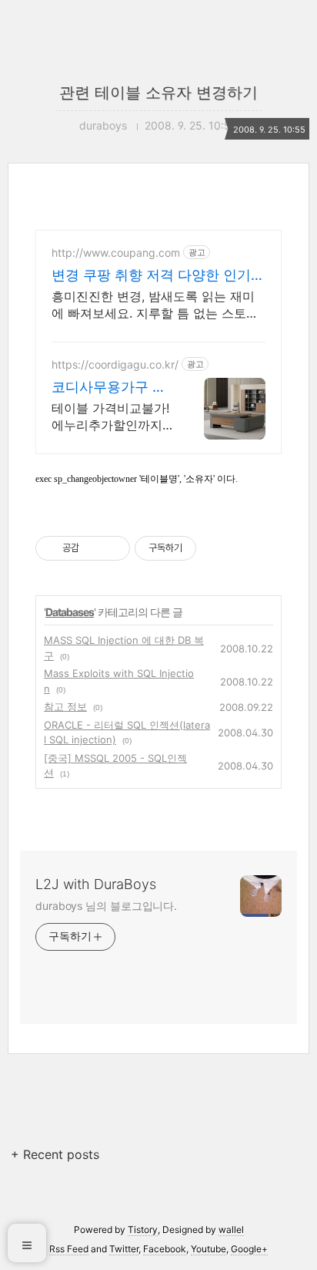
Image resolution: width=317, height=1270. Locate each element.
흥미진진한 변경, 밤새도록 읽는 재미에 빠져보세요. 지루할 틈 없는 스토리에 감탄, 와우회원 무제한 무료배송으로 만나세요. (155, 305)
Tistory (143, 1229)
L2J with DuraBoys (95, 884)
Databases (69, 611)
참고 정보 (65, 706)
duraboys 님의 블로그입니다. (106, 905)
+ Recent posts (55, 1154)
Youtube (208, 1249)
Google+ (249, 1249)
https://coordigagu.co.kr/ (115, 364)
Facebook (164, 1249)
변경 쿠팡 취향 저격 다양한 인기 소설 (151, 276)
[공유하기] (93, 548)
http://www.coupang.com (116, 252)
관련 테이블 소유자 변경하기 (158, 92)
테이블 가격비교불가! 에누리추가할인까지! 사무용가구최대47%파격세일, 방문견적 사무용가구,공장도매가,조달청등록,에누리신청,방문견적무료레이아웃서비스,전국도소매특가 (112, 416)
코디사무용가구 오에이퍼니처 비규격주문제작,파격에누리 (109, 387)
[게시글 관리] (112, 548)
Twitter (123, 1249)
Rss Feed (68, 1249)
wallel (231, 1229)
